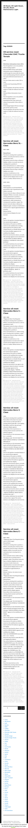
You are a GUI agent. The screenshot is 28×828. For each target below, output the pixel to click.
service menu (21, 697)
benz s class (18, 381)
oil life (12, 126)
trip (19, 522)
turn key (5, 301)
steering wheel (15, 400)
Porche (6, 783)
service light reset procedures (12, 697)
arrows (15, 504)
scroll (21, 131)
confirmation (18, 674)
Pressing (21, 514)
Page (8, 689)
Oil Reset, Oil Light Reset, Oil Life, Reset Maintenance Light (13, 7)
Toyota (6, 805)
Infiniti (6, 752)
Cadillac (7, 728)
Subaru (6, 801)
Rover (6, 788)
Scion (6, 794)
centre (18, 117)
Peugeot (7, 779)
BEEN (18, 504)
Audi (6, 723)
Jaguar (6, 754)
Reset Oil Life (8, 116)
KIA (6, 757)
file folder (22, 677)
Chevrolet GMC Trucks (8, 117)
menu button (9, 124)
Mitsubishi (7, 772)
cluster (4, 383)
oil (17, 124)
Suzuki (6, 803)
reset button (13, 392)
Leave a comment (15, 402)
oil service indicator (15, 127)
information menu (16, 123)
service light (17, 132)
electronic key (10, 677)
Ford (6, 745)
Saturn (6, 792)
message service (11, 684)
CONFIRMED (6, 675)
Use (11, 134)
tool (23, 400)
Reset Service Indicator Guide (12, 515)
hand (6, 507)
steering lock (9, 400)
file (18, 505)
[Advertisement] (14, 29)
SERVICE (5, 132)
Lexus (6, 761)
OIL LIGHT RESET (17, 126)
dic (12, 120)
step (23, 132)
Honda (6, 748)
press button (18, 289)
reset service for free (11, 292)
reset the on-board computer (9, 295)
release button (14, 290)
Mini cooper (8, 770)
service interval (18, 297)
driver (4, 121)
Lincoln (7, 763)
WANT (11, 301)
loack (4, 681)
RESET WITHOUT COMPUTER (14, 693)
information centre (7, 123)
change (21, 117)
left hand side (10, 508)
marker (13, 681)
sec (21, 296)
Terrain (8, 134)
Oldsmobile (7, 776)
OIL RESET (15, 288)
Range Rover (8, 785)
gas (7, 121)
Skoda (6, 797)
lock (11, 284)
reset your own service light (13, 131)
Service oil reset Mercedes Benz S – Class (12, 311)
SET (21, 132)
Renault (7, 786)
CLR (6, 120)
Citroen (6, 739)
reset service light (10, 130)
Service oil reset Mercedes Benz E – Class (12, 531)
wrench (15, 301)
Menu (4, 124)
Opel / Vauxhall (9, 777)
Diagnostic (16, 383)
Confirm (9, 120)
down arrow (19, 120)
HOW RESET (11, 384)
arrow (15, 117)
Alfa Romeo (8, 721)
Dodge (6, 741)
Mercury (7, 768)
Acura (6, 719)
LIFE (21, 123)
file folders (21, 505)
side (18, 520)
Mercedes (18, 284)
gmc (9, 121)
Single (14, 299)
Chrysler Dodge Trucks (10, 737)
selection (13, 695)
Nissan (6, 774)
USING (8, 301)
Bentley (7, 725)
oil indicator (8, 126)
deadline (9, 282)
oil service (8, 127)
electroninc (15, 677)
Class (17, 281)
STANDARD (15, 699)
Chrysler (7, 734)
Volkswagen (8, 806)
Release (9, 290)
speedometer (19, 299)
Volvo (6, 808)
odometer (18, 510)
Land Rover (7, 759)
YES (16, 134)
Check (12, 119)
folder (9, 678)
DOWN (14, 120)
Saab (6, 790)
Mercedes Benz (6, 281)
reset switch (20, 293)
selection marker (18, 695)
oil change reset (16, 387)
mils (11, 285)
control (4, 282)
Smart (6, 799)
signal (11, 299)
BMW (6, 727)
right (22, 396)
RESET (12, 128)
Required (5, 392)
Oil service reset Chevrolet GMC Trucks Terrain (14, 54)
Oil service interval (11, 289)
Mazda (6, 765)
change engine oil (7, 119)
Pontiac (7, 781)
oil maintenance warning (16, 388)
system (4, 134)
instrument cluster (18, 384)
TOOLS (16, 700)
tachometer (20, 300)
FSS (19, 282)
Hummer (7, 750)
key (16, 680)
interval (8, 284)
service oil (8, 299)
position (8, 128)
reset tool (13, 395)
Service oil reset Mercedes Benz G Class (11, 410)
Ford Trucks (8, 747)
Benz (15, 281)
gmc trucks (12, 121)
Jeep (6, 756)
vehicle (13, 134)
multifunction (15, 285)
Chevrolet (7, 730)
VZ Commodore (9, 810)
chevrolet (16, 119)
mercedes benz (17, 385)
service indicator (10, 132)
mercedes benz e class (19, 682)
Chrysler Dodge (9, 736)
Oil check (8, 286)
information (18, 121)
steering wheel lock (10, 300)
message (14, 124)
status (4, 300)
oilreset (4, 391)
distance (13, 282)
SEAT (6, 796)
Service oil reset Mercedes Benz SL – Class (12, 143)
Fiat (6, 743)
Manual (13, 284)
